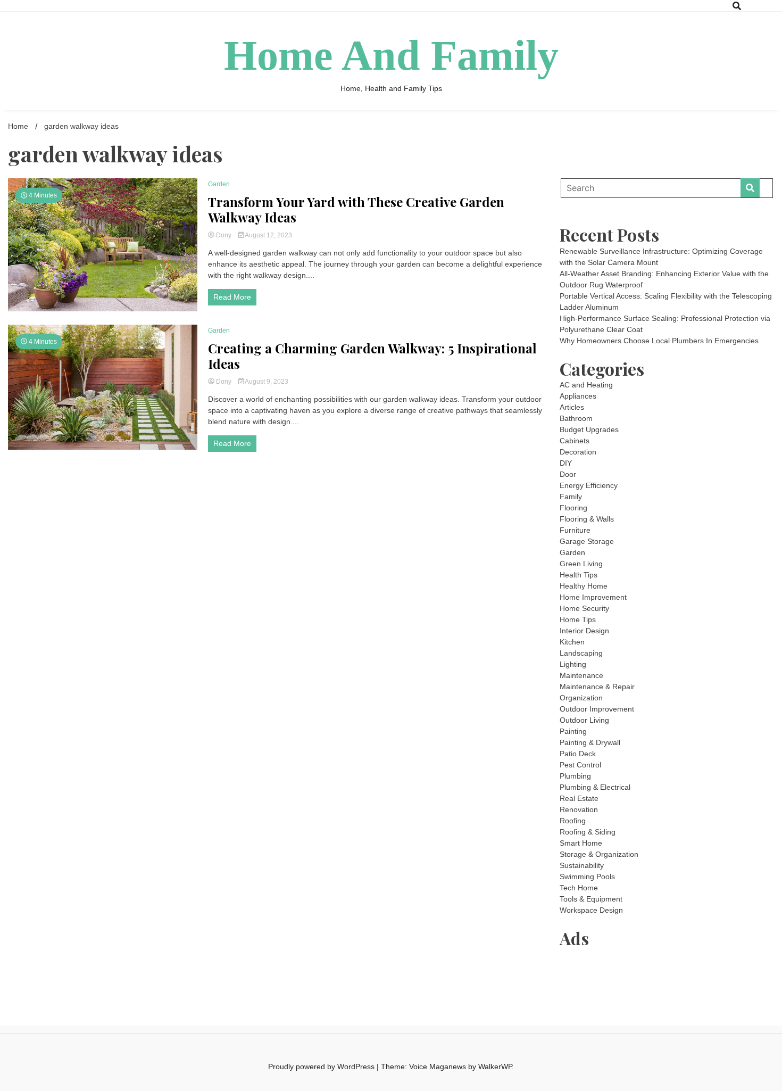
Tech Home (579, 887)
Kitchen (572, 642)
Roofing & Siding (587, 832)
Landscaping (581, 653)
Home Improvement (593, 597)
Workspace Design (591, 910)
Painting (573, 731)
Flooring (573, 507)
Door (568, 474)
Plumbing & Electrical (595, 787)
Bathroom (576, 418)
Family (571, 496)
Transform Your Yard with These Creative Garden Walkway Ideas (356, 209)
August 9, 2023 (266, 381)
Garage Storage (587, 541)
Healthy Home (584, 586)
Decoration (578, 452)
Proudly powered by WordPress (322, 1066)
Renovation (579, 809)
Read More (232, 297)
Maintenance (581, 675)
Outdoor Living (584, 720)
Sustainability (582, 865)
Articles (572, 407)
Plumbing (575, 776)
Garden (219, 184)
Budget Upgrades (589, 429)
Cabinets (574, 440)
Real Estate (579, 798)
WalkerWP (495, 1066)
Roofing (573, 820)
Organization (581, 697)
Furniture (575, 530)
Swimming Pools (587, 876)
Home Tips (578, 619)
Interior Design (584, 630)
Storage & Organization (599, 854)
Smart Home (581, 843)
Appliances (578, 396)
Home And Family (391, 55)
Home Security (584, 608)
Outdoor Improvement (597, 709)
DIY (566, 463)
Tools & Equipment (591, 899)
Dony (223, 235)
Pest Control (580, 765)
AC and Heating (586, 385)
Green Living (581, 563)
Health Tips (578, 575)
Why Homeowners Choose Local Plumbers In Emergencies (659, 340)
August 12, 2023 (268, 235)
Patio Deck (578, 753)
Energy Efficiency (589, 485)
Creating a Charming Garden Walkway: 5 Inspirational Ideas (372, 356)
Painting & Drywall (590, 742)
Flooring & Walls (587, 519)
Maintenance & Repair (597, 686)
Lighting (573, 664)
